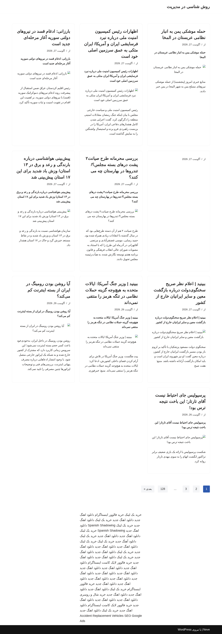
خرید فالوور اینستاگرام (109, 514)
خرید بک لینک (133, 514)
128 (162, 488)
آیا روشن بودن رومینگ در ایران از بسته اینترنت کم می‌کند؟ (48, 289)
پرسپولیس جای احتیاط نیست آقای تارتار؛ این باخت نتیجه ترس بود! (180, 401)
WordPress (184, 629)
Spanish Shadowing (101, 525)
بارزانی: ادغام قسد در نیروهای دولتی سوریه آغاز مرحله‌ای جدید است (43, 37)
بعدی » (148, 488)
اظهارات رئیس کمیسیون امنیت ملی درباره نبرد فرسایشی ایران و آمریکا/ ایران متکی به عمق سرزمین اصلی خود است (111, 44)
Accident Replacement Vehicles (101, 615)
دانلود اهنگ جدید (123, 520)
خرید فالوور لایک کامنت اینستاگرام (110, 562)
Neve (206, 629)
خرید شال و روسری (93, 594)
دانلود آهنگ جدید (125, 541)
